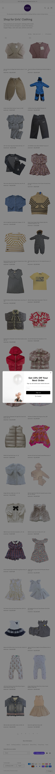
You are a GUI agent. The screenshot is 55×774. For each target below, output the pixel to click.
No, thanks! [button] (38, 396)
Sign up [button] (38, 392)
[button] (50, 372)
